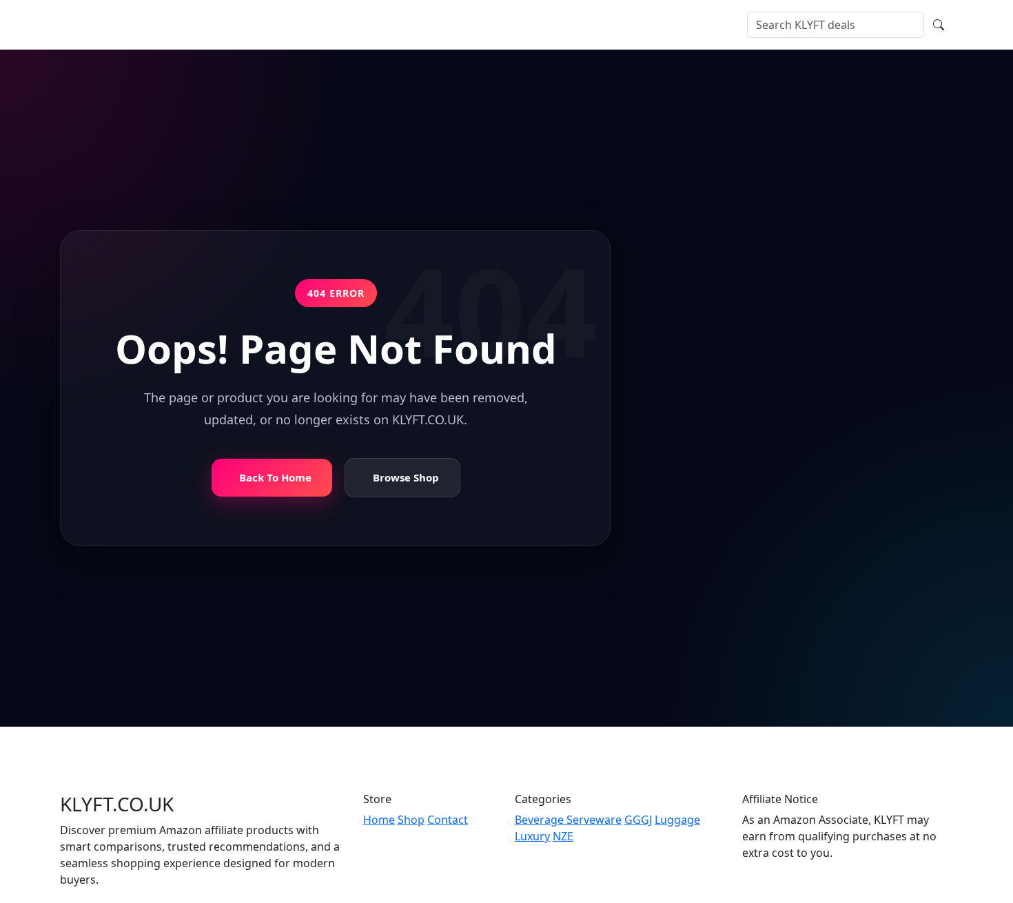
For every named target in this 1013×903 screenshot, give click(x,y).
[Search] (938, 25)
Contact (349, 24)
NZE (563, 836)
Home (189, 24)
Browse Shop (406, 478)
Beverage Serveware (568, 819)
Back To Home (275, 478)
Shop (229, 24)
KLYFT (100, 24)
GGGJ (638, 819)
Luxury (532, 836)
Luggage (677, 819)
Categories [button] (282, 24)
